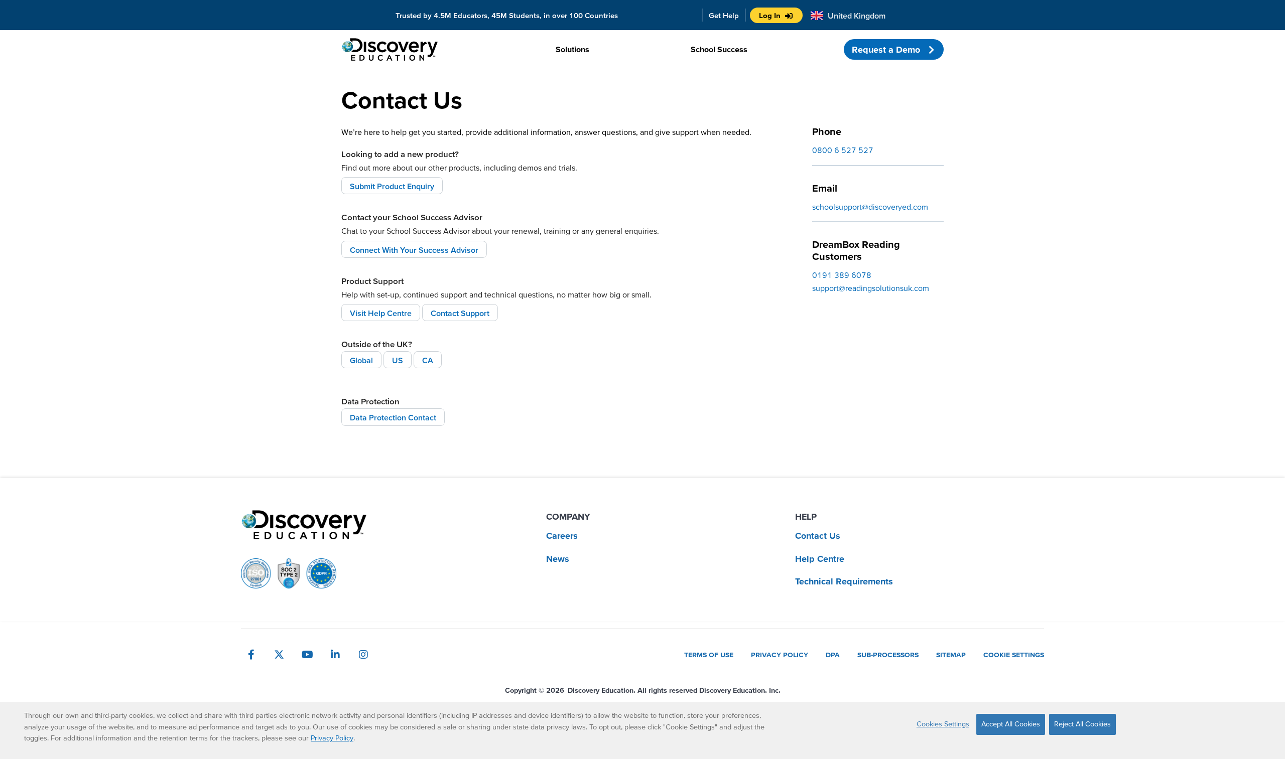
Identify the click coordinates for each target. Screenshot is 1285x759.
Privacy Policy (332, 738)
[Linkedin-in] (335, 655)
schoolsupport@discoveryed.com (870, 206)
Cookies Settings (943, 724)
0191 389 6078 (841, 274)
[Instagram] (363, 655)
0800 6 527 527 (842, 150)
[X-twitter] (279, 655)
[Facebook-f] (251, 655)
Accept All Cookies (1010, 724)
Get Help (724, 15)
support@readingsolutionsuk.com (870, 287)
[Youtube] (307, 655)
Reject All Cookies (1082, 724)
